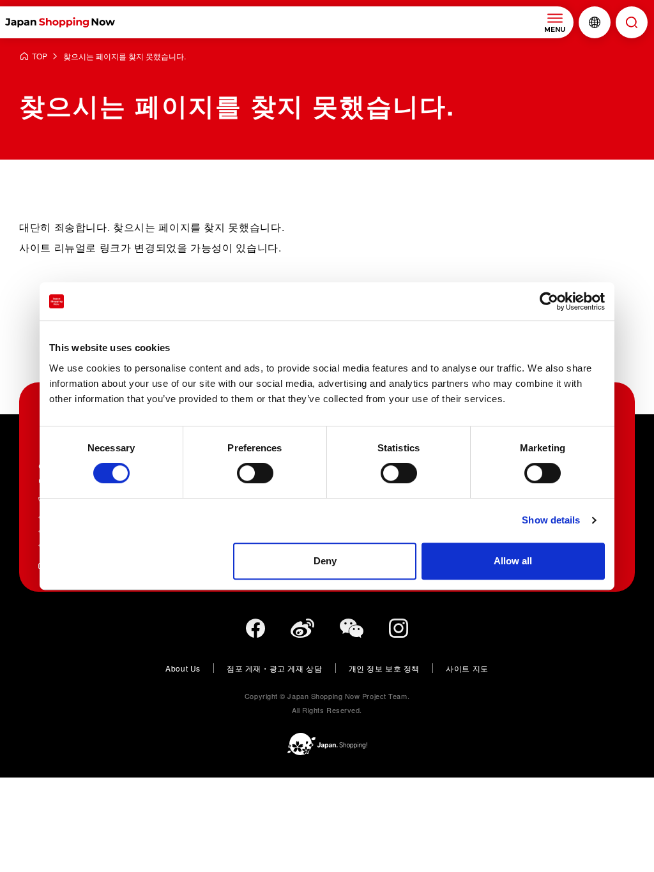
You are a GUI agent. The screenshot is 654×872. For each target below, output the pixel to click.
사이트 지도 (467, 668)
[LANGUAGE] (595, 22)
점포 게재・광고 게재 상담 (274, 668)
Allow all (513, 560)
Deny (325, 560)
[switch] (255, 473)
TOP (39, 56)
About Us (183, 668)
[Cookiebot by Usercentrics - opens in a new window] (549, 301)
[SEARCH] (632, 22)
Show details (551, 520)
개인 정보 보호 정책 (384, 668)
